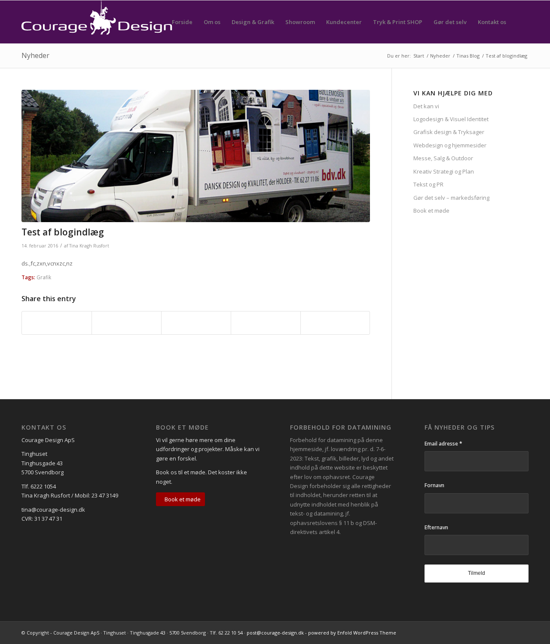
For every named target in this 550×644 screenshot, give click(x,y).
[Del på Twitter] (126, 322)
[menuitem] (182, 21)
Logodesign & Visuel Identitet (451, 119)
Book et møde (431, 210)
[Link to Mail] (483, 632)
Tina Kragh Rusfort (89, 246)
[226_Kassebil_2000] (195, 156)
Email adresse (443, 443)
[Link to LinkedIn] (509, 632)
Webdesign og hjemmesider (449, 145)
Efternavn (436, 527)
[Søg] (520, 21)
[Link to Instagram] (522, 632)
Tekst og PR (428, 184)
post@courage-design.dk (275, 632)
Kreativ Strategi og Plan (443, 171)
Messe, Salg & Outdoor (443, 158)
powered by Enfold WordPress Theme (352, 632)
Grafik (44, 277)
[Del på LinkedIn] (265, 322)
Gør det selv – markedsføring (451, 197)
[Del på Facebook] (57, 322)
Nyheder (35, 55)
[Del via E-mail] (335, 322)
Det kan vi (426, 106)
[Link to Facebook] (496, 632)
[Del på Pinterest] (196, 322)
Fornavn (434, 485)
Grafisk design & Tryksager (448, 132)
